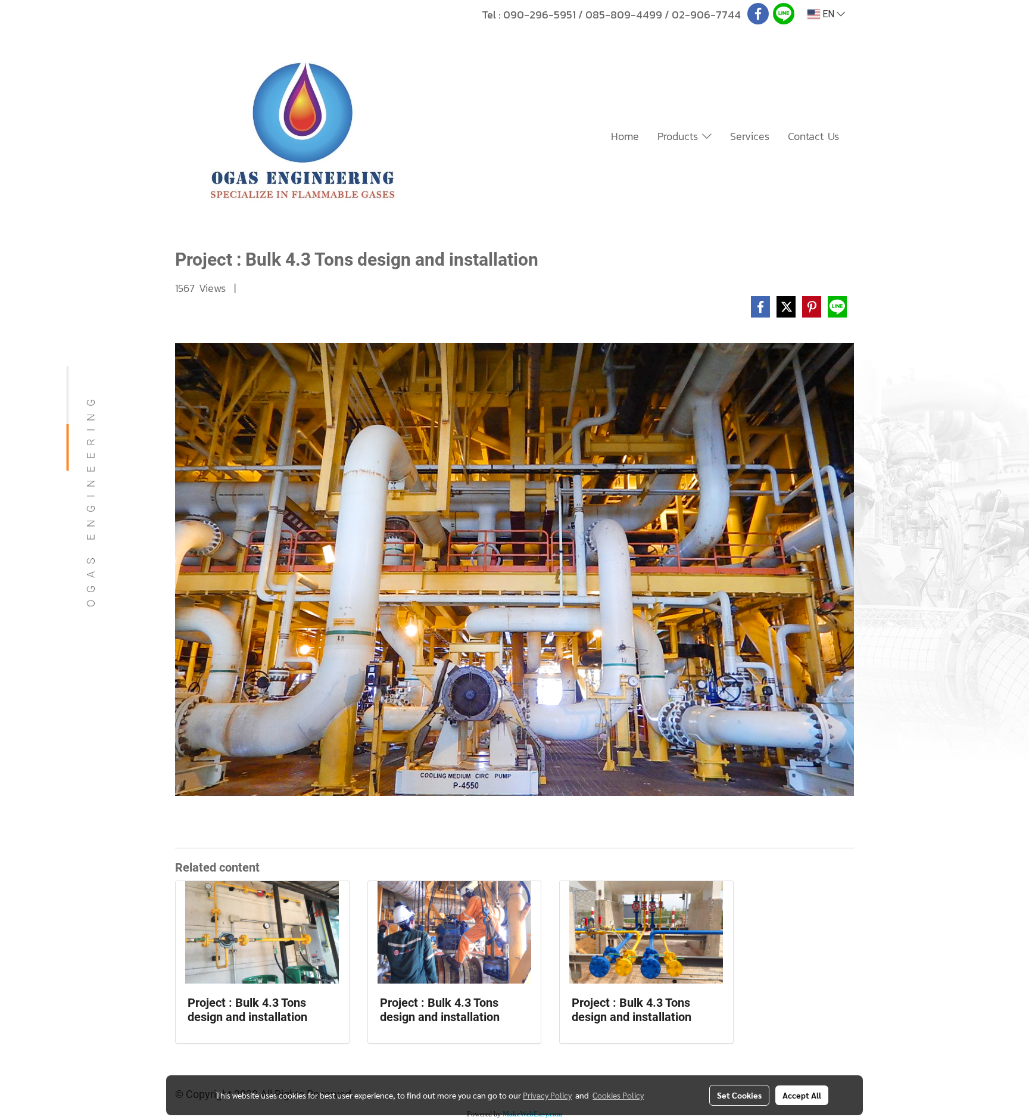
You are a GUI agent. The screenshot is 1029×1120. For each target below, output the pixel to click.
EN (828, 14)
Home (625, 136)
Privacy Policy (547, 1095)
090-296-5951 (539, 15)
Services (749, 136)
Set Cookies (739, 1095)
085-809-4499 (623, 15)
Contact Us (813, 136)
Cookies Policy (618, 1095)
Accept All (801, 1095)
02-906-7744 (706, 15)
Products (679, 136)
